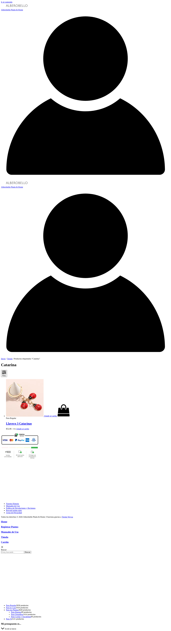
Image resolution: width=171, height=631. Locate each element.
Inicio (3, 359)
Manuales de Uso (13, 506)
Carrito (5, 542)
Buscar (4, 550)
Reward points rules (14, 510)
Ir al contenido (6, 2)
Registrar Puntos (9, 526)
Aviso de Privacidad (14, 513)
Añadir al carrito (22, 429)
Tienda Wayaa (67, 517)
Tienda (9, 359)
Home (4, 521)
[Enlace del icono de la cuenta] (85, 179)
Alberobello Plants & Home (12, 10)
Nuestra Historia (12, 504)
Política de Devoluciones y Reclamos (20, 508)
